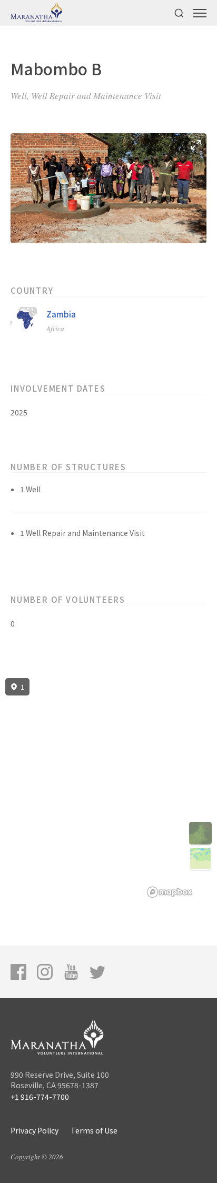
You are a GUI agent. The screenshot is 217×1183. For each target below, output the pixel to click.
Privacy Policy (34, 1130)
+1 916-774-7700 (40, 1096)
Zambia (61, 314)
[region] (108, 788)
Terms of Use (94, 1130)
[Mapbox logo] (169, 892)
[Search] (179, 13)
